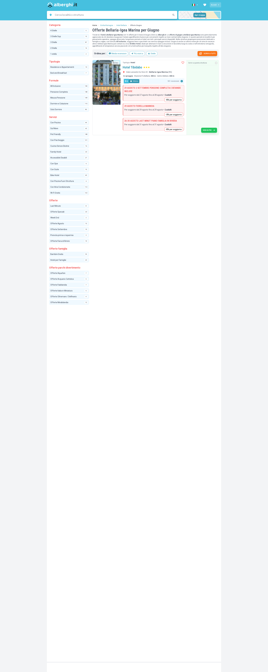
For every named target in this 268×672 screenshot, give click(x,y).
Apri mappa (200, 15)
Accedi (214, 5)
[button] (195, 4)
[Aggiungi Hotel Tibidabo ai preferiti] (182, 62)
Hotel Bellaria (121, 25)
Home (94, 25)
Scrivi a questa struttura (197, 63)
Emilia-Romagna (106, 25)
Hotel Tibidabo (132, 67)
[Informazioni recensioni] (181, 81)
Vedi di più (207, 130)
